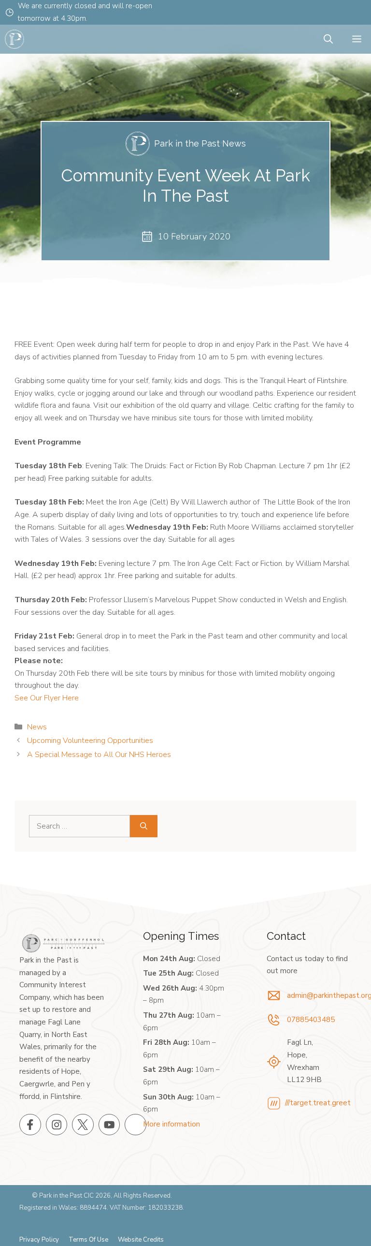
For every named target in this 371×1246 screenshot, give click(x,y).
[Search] (143, 826)
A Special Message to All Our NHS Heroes (99, 754)
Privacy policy (39, 1239)
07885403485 (311, 1019)
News (37, 727)
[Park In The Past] (14, 39)
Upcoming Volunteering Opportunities (90, 740)
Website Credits (141, 1239)
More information (171, 1124)
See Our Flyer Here (46, 698)
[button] (328, 39)
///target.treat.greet (318, 1103)
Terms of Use (88, 1239)
